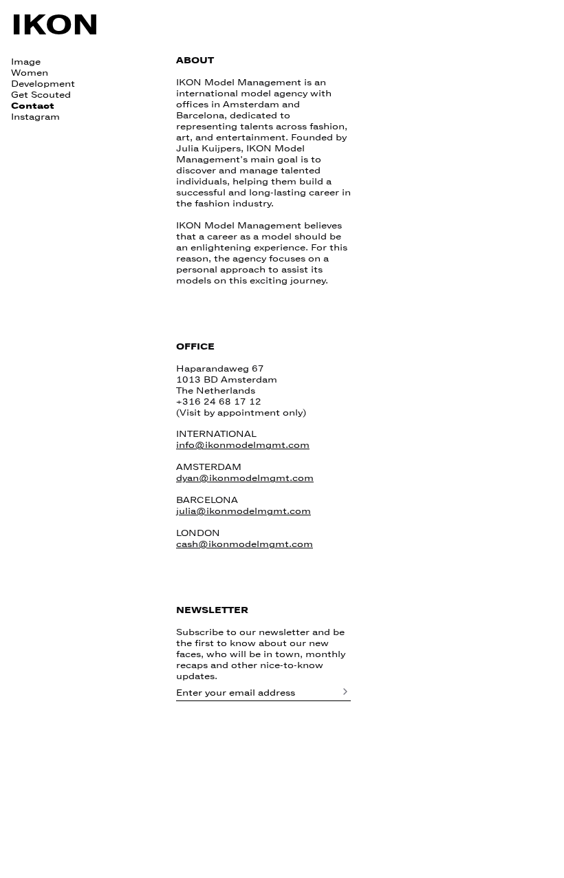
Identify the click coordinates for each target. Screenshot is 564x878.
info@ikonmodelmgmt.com (243, 445)
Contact (32, 105)
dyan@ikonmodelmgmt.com (245, 478)
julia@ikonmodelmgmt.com (243, 511)
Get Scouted (41, 94)
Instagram (35, 116)
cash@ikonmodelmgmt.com (244, 544)
